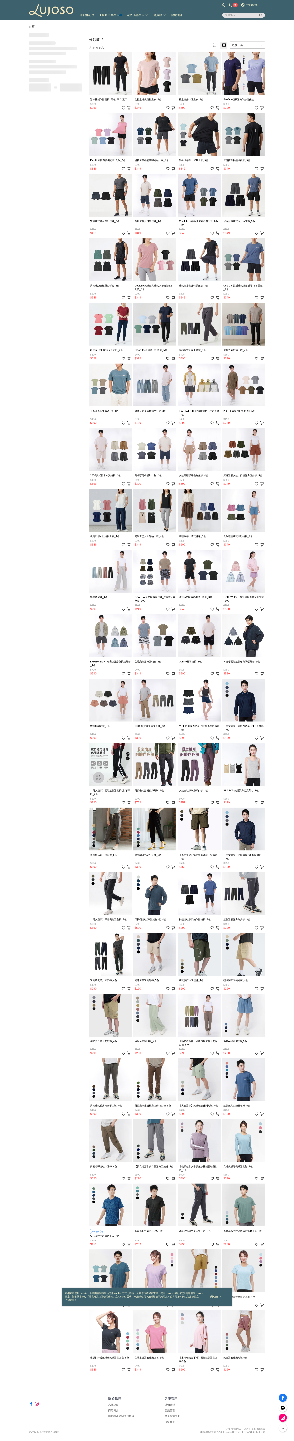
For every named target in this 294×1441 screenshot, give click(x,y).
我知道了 (216, 1296)
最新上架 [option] (237, 45)
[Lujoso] (51, 10)
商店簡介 (113, 1410)
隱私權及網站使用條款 (121, 1416)
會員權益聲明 (172, 1416)
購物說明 (170, 1404)
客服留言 (170, 1410)
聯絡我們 (170, 1421)
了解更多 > (71, 1300)
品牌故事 (113, 1404)
